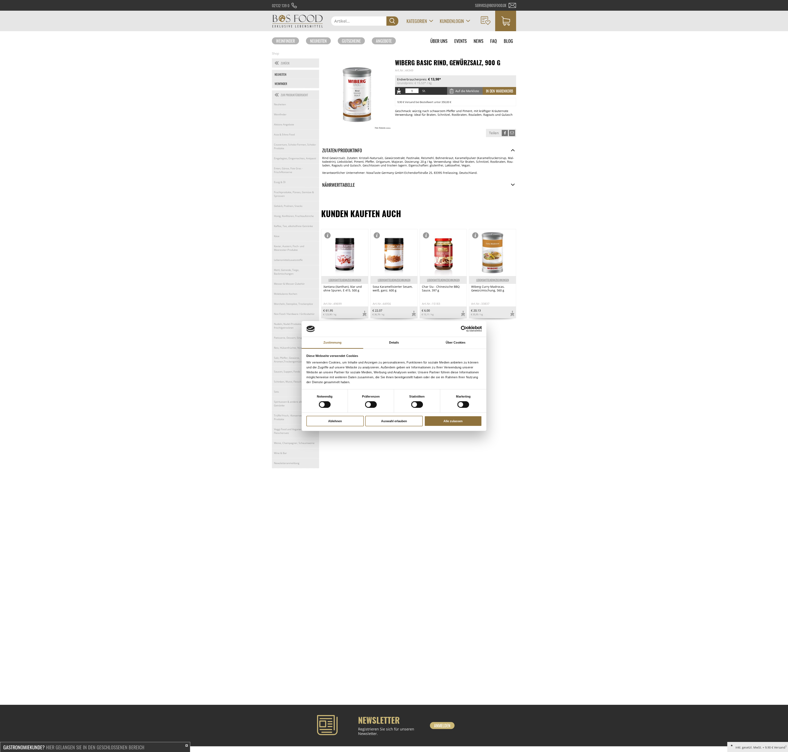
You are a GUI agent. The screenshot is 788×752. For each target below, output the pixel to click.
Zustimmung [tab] (332, 342)
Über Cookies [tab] (455, 342)
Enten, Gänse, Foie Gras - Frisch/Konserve (288, 170)
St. (424, 91)
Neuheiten (318, 41)
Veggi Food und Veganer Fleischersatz (288, 431)
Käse (276, 236)
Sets (276, 391)
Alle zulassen (453, 421)
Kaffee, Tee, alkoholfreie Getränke (293, 226)
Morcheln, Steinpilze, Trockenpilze (293, 304)
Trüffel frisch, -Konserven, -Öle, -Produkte (292, 417)
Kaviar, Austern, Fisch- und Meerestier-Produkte (289, 248)
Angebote (384, 41)
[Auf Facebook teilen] (505, 133)
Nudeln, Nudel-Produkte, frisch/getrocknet (288, 325)
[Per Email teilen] (512, 133)
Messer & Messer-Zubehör (289, 283)
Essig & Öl (279, 182)
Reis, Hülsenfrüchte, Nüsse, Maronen (295, 348)
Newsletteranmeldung (286, 463)
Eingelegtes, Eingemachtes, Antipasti (295, 158)
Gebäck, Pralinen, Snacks (288, 206)
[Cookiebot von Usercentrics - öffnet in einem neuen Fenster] (464, 329)
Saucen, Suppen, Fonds (287, 371)
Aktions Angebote (284, 124)
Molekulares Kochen (285, 294)
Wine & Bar (280, 453)
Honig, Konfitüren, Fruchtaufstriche (294, 216)
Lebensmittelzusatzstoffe (288, 260)
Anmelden (442, 725)
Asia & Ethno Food (284, 134)
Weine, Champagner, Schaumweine (294, 443)
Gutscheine (351, 41)
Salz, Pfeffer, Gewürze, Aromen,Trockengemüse (288, 359)
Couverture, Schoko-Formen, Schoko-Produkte (295, 146)
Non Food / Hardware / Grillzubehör (294, 314)
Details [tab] (394, 342)
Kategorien (417, 21)
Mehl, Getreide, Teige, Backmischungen (286, 271)
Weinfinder (285, 41)
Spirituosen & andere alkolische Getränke (292, 403)
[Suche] (392, 21)
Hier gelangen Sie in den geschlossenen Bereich (73, 747)
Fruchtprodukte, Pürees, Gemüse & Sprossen (294, 194)
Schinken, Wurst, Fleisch (287, 381)
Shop (275, 53)
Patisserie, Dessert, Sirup (288, 337)
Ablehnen (335, 421)
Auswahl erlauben (394, 421)
